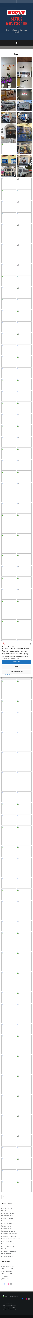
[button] (30, 644)
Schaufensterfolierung (9, 1236)
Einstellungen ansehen (16, 671)
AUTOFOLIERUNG (8, 1216)
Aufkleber (6, 1211)
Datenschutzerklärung (9, 1305)
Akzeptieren (16, 661)
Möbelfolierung (7, 1271)
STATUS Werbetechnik (16, 21)
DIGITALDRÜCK (8, 1218)
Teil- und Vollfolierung (9, 1251)
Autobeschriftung (8, 1213)
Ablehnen (16, 666)
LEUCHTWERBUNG (9, 1231)
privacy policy (18, 674)
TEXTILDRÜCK (7, 1254)
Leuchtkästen (7, 1226)
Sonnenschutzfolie (8, 1244)
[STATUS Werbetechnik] (16, 12)
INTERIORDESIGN (8, 1223)
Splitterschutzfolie (8, 1246)
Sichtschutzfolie (8, 1241)
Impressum (25, 674)
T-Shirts (5, 1276)
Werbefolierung (8, 1256)
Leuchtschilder (7, 1228)
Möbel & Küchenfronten (10, 1233)
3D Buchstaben (7, 1208)
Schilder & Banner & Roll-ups (11, 1238)
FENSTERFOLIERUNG (9, 1221)
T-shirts (5, 1249)
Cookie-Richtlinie (9, 674)
